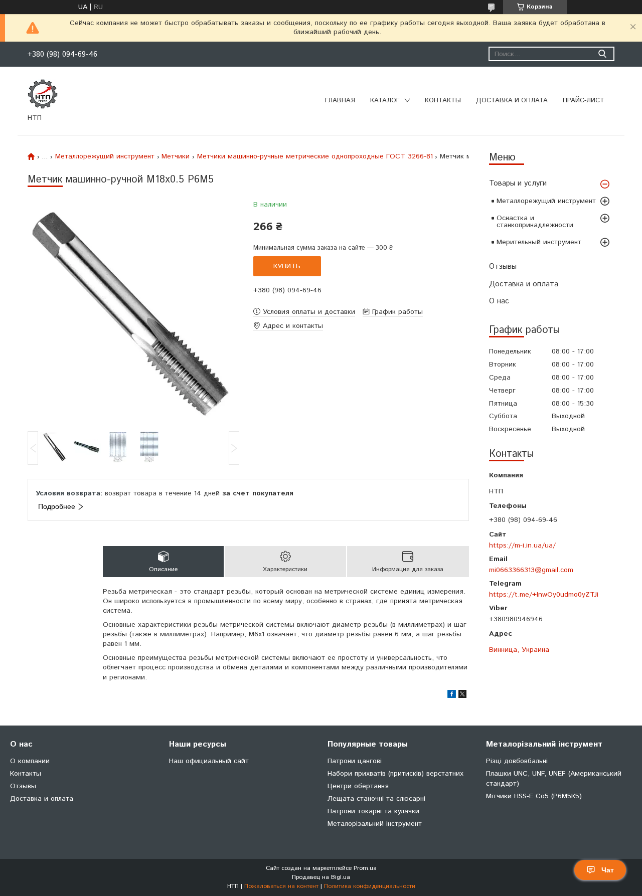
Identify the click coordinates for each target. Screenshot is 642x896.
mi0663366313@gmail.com (531, 570)
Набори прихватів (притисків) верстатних (395, 774)
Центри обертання (358, 786)
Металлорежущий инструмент (546, 201)
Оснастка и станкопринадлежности (535, 221)
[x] (462, 696)
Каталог (385, 100)
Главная (340, 100)
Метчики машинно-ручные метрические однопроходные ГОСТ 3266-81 (315, 156)
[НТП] (43, 94)
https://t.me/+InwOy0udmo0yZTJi (543, 594)
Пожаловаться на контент (281, 886)
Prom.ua (365, 868)
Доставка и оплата (512, 100)
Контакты (443, 100)
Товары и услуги (518, 183)
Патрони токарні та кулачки (373, 811)
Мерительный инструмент (539, 242)
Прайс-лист (583, 100)
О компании (30, 761)
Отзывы (503, 266)
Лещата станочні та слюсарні (376, 799)
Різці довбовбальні (517, 761)
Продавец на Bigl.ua (321, 877)
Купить (286, 266)
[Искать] (602, 54)
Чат (607, 870)
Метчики (176, 156)
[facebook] (451, 696)
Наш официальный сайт (209, 761)
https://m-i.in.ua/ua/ (522, 545)
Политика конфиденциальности (369, 886)
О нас (499, 301)
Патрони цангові (355, 761)
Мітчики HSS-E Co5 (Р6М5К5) (534, 796)
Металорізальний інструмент (375, 824)
